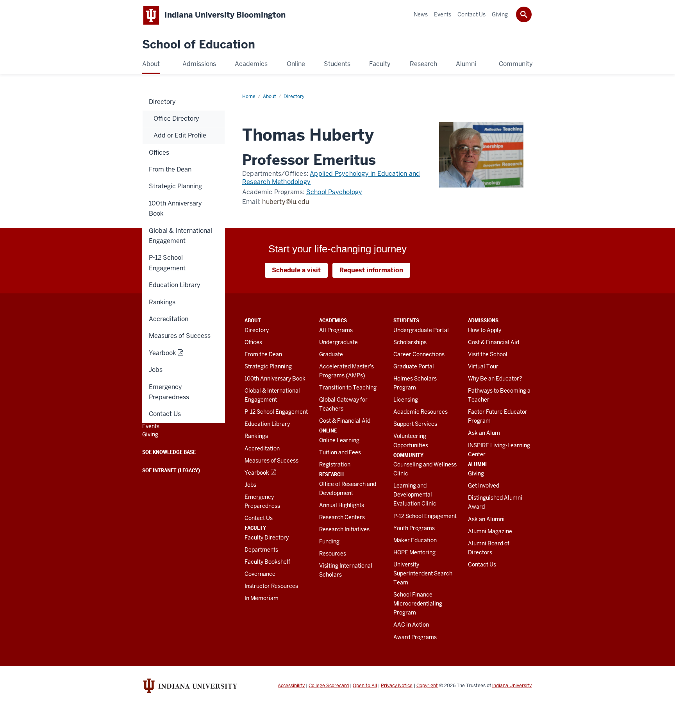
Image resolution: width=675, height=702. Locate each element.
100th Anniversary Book (275, 378)
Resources (332, 553)
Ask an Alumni (486, 519)
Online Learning (339, 440)
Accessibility (291, 685)
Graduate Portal (413, 366)
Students (406, 320)
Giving (476, 473)
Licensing (405, 399)
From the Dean (263, 354)
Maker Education (415, 540)
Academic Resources (420, 411)
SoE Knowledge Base (169, 451)
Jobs (250, 484)
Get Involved (483, 485)
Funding (329, 541)
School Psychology (334, 192)
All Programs (336, 330)
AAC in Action (411, 624)
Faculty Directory (267, 537)
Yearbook (257, 472)
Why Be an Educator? (495, 378)
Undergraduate (338, 342)
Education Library (267, 423)
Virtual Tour (483, 366)
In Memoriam (262, 598)
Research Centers (342, 517)
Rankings (256, 435)
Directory (257, 330)
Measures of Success (271, 460)
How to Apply (484, 330)
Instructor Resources (271, 585)
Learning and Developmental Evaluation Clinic (414, 494)
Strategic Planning (268, 366)
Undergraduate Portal (421, 330)
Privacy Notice (396, 685)
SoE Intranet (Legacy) (171, 470)
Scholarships (410, 342)
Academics (333, 320)
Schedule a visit (296, 270)
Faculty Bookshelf (267, 561)
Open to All (365, 685)
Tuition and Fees (340, 452)
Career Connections (419, 354)
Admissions (483, 320)
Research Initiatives (344, 529)
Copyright (427, 685)
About (253, 320)
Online (328, 430)
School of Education (198, 44)
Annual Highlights (341, 505)
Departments (261, 549)
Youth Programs (414, 528)
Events (150, 426)
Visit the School (487, 354)
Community (408, 455)
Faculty (255, 527)
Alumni (477, 464)
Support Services (415, 423)
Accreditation (262, 448)
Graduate (331, 354)
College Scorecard (329, 685)
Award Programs (415, 637)
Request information (371, 270)
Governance (260, 573)
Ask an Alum (484, 432)
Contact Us (259, 518)
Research (331, 474)
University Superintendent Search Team (422, 573)
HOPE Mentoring (414, 552)
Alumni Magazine (490, 531)
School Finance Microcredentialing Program (417, 603)
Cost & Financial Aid (344, 420)
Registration (334, 464)
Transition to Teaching (348, 387)
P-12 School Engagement (276, 411)
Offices (253, 342)
